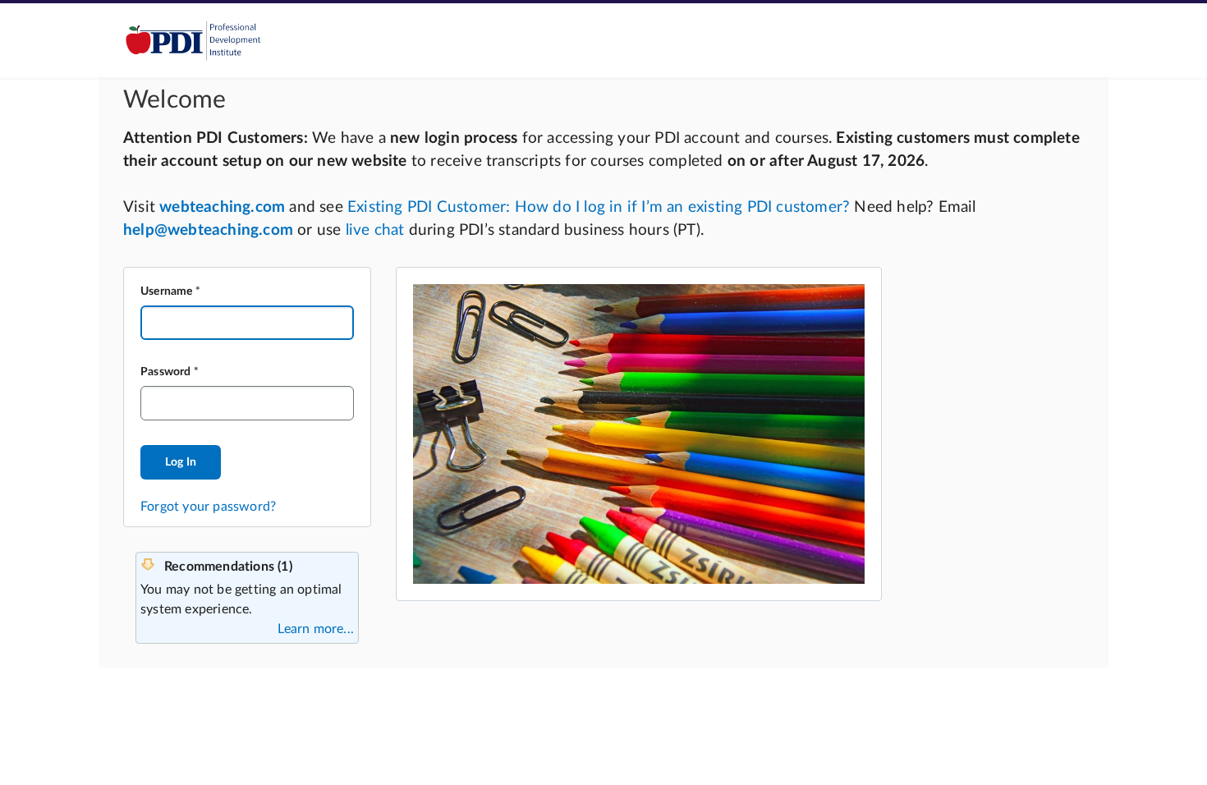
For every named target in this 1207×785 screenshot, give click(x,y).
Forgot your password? (208, 506)
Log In (180, 462)
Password (165, 372)
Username (166, 291)
